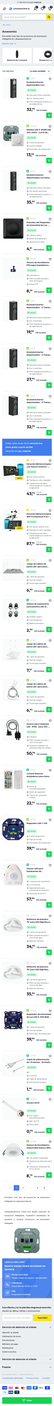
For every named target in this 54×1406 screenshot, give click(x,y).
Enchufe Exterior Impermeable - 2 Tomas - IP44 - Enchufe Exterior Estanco (39, 306)
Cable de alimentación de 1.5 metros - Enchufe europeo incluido (38, 1061)
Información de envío (11, 1336)
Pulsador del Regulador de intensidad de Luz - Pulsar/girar (38, 224)
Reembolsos (7, 1348)
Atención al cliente (10, 1332)
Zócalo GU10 (33, 1103)
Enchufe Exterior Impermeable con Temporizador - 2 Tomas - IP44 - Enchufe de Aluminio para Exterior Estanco (39, 83)
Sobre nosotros (9, 1352)
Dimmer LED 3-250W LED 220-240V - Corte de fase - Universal (39, 131)
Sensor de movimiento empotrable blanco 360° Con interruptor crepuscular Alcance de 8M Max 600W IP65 (39, 1146)
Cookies (46, 1378)
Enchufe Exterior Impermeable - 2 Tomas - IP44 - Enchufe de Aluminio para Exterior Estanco (39, 353)
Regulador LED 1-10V (37, 823)
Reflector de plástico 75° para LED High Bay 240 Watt (37, 968)
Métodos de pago (10, 1344)
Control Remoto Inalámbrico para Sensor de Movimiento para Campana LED (39, 775)
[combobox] (24, 17)
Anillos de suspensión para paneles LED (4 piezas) (38, 605)
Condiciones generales (12, 1378)
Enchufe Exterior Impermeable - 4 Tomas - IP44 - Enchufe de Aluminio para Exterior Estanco (39, 401)
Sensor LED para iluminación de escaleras (35, 870)
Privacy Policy (32, 1378)
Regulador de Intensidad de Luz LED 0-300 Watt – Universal (39, 1015)
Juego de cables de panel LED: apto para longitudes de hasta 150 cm (39, 565)
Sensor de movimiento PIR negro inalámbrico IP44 (38, 264)
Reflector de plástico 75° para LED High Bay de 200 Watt (39, 920)
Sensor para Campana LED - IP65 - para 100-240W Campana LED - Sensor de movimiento (38, 725)
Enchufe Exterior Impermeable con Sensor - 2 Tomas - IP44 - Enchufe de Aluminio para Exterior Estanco (39, 176)
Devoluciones (8, 1340)
